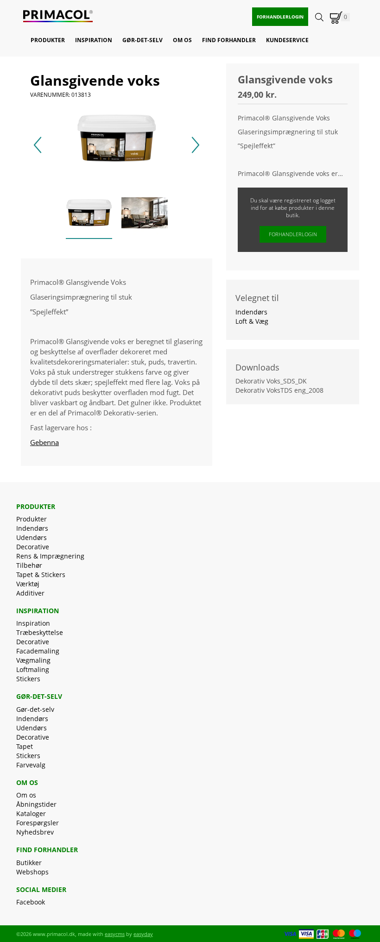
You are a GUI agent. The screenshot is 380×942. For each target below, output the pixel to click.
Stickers (28, 678)
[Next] (195, 145)
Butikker (29, 862)
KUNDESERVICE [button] (287, 40)
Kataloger (31, 813)
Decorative (32, 546)
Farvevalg (30, 764)
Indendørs (32, 528)
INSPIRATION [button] (93, 40)
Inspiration (33, 623)
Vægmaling (33, 660)
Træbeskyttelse (39, 632)
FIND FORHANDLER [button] (229, 40)
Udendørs (31, 537)
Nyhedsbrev (35, 832)
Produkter (31, 519)
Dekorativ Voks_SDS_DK (271, 381)
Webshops (32, 871)
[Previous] (37, 145)
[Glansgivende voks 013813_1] (144, 214)
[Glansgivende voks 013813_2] (89, 214)
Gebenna (44, 442)
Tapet (24, 746)
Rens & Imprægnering (50, 556)
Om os (26, 795)
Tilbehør (29, 565)
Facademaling (37, 651)
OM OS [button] (182, 40)
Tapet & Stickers (40, 574)
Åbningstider (36, 804)
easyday (143, 933)
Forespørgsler (37, 822)
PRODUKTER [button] (48, 40)
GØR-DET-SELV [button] (142, 40)
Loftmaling (32, 669)
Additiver (30, 593)
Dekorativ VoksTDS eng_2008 (279, 390)
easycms (115, 933)
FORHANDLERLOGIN (280, 16)
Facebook (30, 902)
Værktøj (27, 583)
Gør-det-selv (35, 709)
